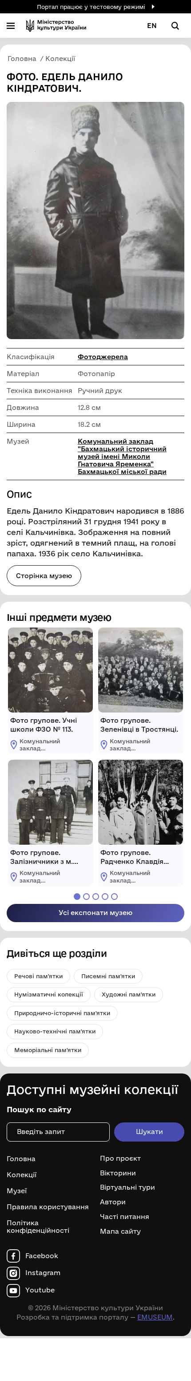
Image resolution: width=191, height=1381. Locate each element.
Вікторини (118, 1173)
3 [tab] (95, 896)
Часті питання (124, 1216)
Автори (113, 1202)
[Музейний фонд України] (56, 26)
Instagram (42, 1272)
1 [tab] (77, 896)
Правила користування (48, 1207)
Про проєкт (120, 1158)
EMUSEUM (155, 1317)
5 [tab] (114, 896)
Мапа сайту (120, 1231)
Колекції (21, 1175)
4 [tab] (105, 896)
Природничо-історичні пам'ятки (62, 1013)
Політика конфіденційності (38, 1226)
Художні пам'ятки (128, 994)
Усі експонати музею (95, 912)
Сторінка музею (44, 575)
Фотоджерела (103, 356)
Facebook (41, 1256)
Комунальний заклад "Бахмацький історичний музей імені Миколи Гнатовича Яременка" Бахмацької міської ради (122, 456)
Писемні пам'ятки (108, 976)
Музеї (17, 1191)
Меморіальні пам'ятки (47, 1050)
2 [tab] (86, 896)
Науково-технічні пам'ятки (55, 1031)
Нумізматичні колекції (48, 994)
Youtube (40, 1290)
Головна (21, 1158)
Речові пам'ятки (38, 976)
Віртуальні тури (127, 1187)
